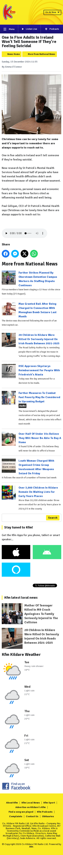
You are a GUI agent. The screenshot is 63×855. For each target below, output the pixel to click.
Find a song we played (21, 811)
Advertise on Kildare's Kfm (30, 807)
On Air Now (50, 12)
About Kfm (12, 802)
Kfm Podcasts (44, 811)
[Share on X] (24, 254)
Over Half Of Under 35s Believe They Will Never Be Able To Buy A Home (40, 438)
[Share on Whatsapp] (34, 254)
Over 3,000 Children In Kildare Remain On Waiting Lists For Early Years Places (38, 492)
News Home (13, 54)
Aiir (31, 846)
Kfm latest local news (21, 597)
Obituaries (48, 816)
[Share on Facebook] (5, 254)
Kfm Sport (49, 802)
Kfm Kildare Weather (21, 654)
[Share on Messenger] (15, 254)
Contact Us (32, 816)
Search (52, 518)
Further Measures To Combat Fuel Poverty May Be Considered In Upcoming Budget (39, 397)
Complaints (15, 816)
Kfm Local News (31, 802)
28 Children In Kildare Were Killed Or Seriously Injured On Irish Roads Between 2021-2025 (39, 339)
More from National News (41, 54)
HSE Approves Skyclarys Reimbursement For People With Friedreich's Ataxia (39, 370)
